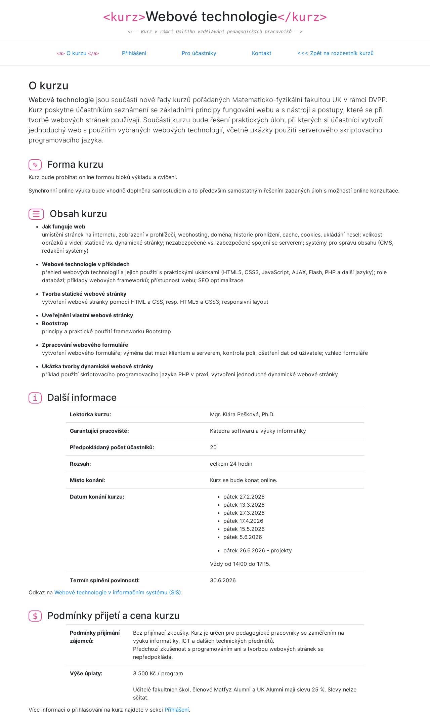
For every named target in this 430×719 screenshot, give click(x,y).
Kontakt (261, 53)
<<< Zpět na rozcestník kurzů (335, 53)
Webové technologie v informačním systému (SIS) (117, 592)
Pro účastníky (199, 53)
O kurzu (76, 53)
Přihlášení (134, 53)
